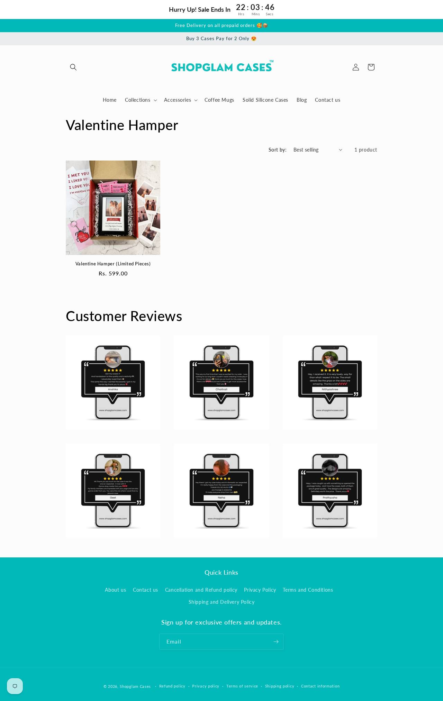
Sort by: (278, 150)
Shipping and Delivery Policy (222, 602)
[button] (73, 67)
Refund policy (172, 686)
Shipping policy (280, 686)
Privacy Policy (260, 590)
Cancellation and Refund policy (201, 590)
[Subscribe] (275, 642)
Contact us (145, 590)
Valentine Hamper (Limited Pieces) (113, 263)
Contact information (320, 686)
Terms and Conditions (308, 590)
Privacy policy (205, 686)
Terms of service (242, 686)
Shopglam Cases (135, 686)
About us (115, 590)
